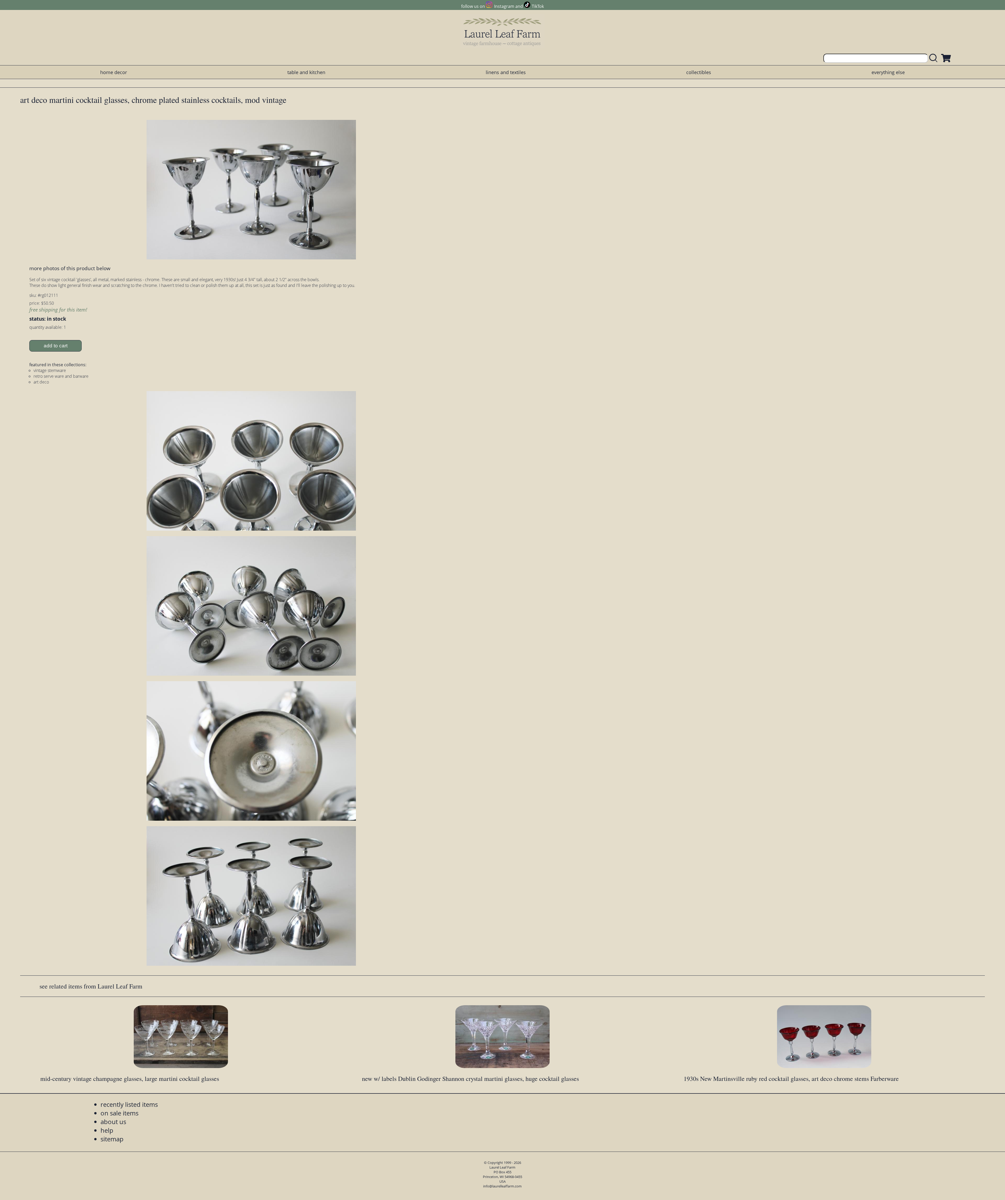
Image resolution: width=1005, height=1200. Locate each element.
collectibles (698, 72)
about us (113, 1121)
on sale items (119, 1113)
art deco (41, 382)
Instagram (504, 6)
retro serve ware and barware (61, 376)
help (106, 1130)
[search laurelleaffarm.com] (934, 58)
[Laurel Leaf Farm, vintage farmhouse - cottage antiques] (502, 31)
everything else (888, 72)
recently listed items (129, 1104)
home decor (113, 72)
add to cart (56, 345)
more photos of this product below (69, 268)
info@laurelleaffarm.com (502, 1186)
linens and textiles (506, 72)
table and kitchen (306, 72)
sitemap (112, 1139)
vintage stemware (50, 370)
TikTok (538, 6)
